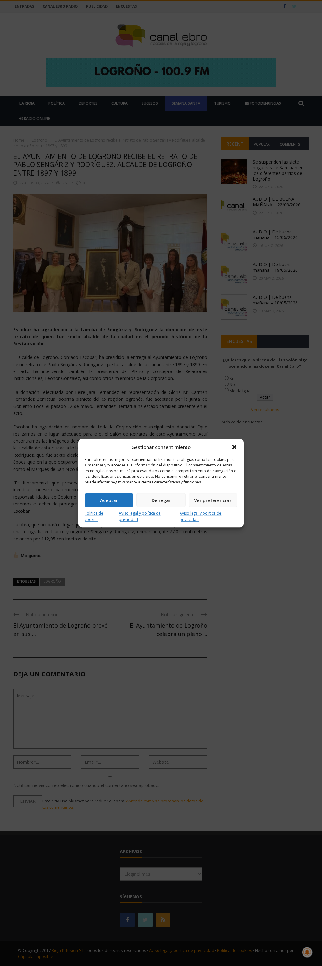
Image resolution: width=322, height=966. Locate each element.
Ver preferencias (213, 500)
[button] (234, 447)
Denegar (161, 500)
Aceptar (109, 500)
